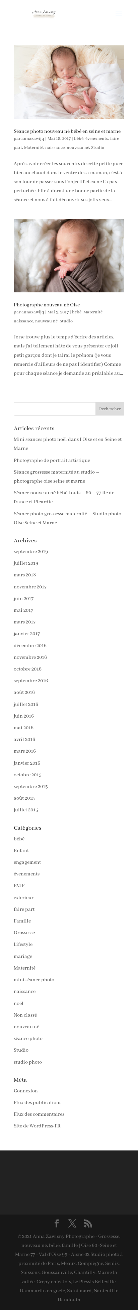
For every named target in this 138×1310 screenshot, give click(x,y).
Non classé (25, 1015)
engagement (27, 862)
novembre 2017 (30, 587)
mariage (23, 957)
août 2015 (24, 798)
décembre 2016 (30, 646)
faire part (24, 909)
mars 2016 (25, 751)
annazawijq (32, 139)
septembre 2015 (31, 787)
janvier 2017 (27, 634)
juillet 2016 (26, 705)
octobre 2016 (28, 669)
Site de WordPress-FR (37, 1126)
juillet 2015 (26, 810)
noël (18, 1004)
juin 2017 (23, 599)
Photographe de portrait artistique (52, 461)
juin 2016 (24, 716)
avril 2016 (24, 740)
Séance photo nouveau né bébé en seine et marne (67, 131)
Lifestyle (23, 945)
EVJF (19, 886)
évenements (96, 139)
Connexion (26, 1091)
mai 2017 (23, 610)
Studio (97, 148)
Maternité (33, 148)
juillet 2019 (26, 563)
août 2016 (24, 693)
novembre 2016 (30, 657)
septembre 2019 (31, 552)
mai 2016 (23, 728)
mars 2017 (25, 622)
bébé (78, 139)
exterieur (23, 898)
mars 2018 (25, 575)
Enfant (21, 851)
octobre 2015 (28, 775)
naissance (55, 148)
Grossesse (24, 933)
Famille (22, 921)
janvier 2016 (27, 763)
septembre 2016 (31, 681)
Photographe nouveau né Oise (47, 305)
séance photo (28, 1039)
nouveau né (78, 148)
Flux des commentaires (39, 1114)
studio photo (28, 1062)
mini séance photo (34, 980)
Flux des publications (37, 1103)
